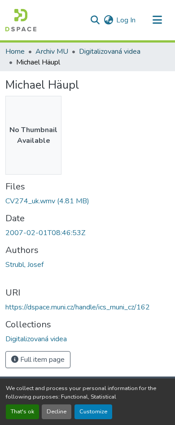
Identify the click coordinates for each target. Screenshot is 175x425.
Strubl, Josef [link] (24, 265)
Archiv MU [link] (51, 51)
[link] (87, 201)
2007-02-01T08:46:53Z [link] (45, 233)
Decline (56, 412)
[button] (20, 20)
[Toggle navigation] (157, 20)
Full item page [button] (41, 360)
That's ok (22, 412)
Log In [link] (126, 20)
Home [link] (15, 51)
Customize (93, 412)
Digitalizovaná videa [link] (109, 51)
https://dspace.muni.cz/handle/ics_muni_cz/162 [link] (77, 307)
